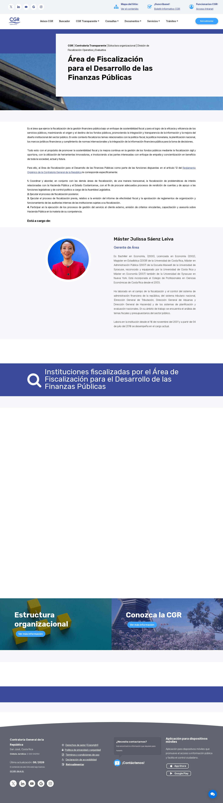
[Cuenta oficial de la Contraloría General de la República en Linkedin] (18, 7)
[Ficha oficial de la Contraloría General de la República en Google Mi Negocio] (34, 7)
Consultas (111, 21)
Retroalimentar (206, 21)
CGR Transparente (86, 21)
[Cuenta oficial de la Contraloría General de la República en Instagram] (41, 7)
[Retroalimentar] (63, 764)
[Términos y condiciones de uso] (63, 754)
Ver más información (30, 633)
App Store (180, 765)
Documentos (132, 21)
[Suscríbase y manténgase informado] (151, 7)
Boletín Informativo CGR (167, 8)
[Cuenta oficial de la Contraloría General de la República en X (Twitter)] (11, 7)
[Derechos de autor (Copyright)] (63, 745)
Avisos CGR (46, 21)
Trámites (171, 21)
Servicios (152, 21)
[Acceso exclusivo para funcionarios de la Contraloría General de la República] (192, 7)
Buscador (64, 21)
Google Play (181, 773)
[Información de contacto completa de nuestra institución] (117, 763)
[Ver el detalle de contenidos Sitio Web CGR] (117, 7)
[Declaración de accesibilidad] (63, 759)
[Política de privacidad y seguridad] (62, 749)
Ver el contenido (130, 8)
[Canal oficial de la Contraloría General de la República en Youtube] (26, 7)
